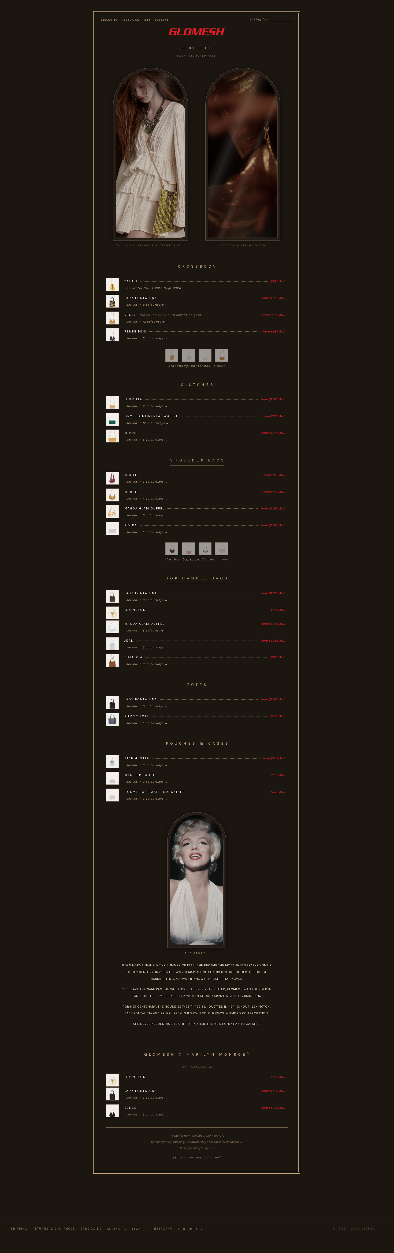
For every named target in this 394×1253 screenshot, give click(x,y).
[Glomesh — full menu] (197, 31)
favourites (131, 19)
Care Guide (91, 1228)
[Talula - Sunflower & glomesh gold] (150, 154)
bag (147, 19)
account (162, 19)
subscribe (109, 19)
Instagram (163, 1228)
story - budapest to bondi (197, 1157)
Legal (139, 1229)
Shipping (19, 1228)
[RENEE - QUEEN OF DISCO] (242, 154)
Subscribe (190, 1229)
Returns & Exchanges (54, 1228)
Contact (117, 1229)
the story (197, 953)
